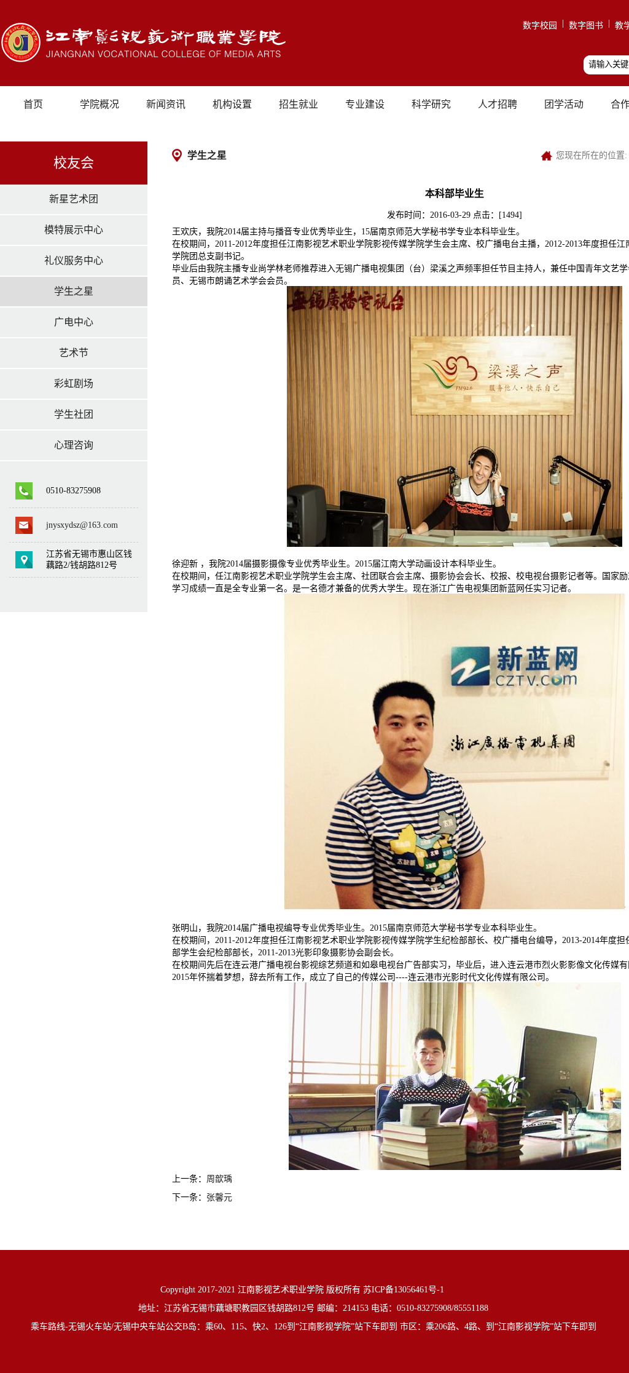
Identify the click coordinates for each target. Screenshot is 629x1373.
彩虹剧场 (73, 383)
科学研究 (431, 104)
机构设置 (232, 104)
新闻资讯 (166, 104)
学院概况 (99, 104)
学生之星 (73, 291)
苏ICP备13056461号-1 (403, 1289)
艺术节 (73, 353)
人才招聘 (497, 104)
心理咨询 (73, 445)
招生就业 (298, 104)
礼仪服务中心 (73, 260)
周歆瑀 (219, 1179)
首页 (33, 104)
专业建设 (365, 104)
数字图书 (586, 25)
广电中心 (73, 322)
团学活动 (564, 104)
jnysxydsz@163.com (82, 525)
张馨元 (219, 1197)
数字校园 (540, 25)
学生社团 (73, 414)
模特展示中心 (73, 230)
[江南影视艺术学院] (149, 62)
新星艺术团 (73, 199)
